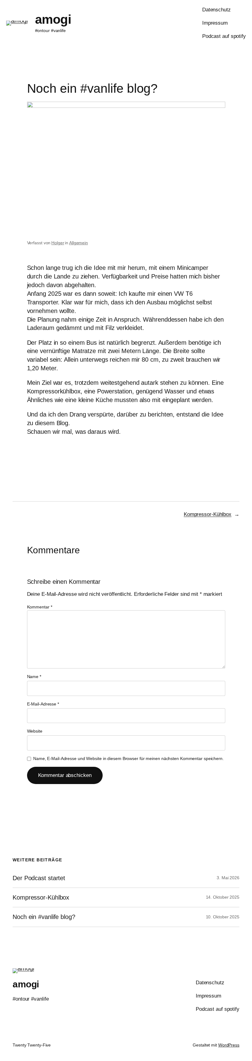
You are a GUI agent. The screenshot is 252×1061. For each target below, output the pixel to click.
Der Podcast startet (39, 878)
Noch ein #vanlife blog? (44, 916)
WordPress (228, 1045)
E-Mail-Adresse (43, 703)
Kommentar (39, 606)
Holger (57, 242)
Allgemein (78, 242)
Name (34, 676)
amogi (53, 19)
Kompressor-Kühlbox (207, 514)
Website (34, 731)
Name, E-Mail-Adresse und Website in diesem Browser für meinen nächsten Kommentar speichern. (128, 758)
